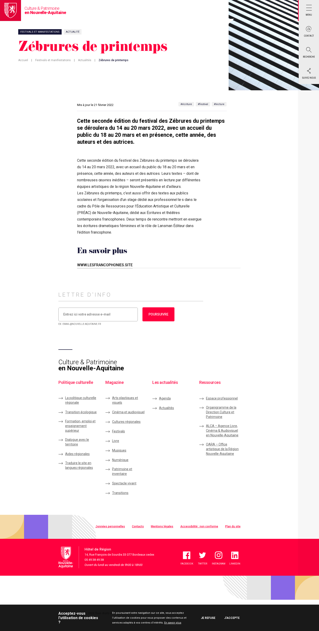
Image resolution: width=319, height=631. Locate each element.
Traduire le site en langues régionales (79, 465)
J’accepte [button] (232, 618)
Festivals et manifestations (53, 60)
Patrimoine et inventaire (122, 471)
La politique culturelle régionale (80, 400)
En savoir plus (172, 622)
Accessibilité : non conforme (199, 526)
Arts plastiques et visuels (125, 400)
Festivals (118, 431)
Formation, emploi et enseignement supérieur (80, 425)
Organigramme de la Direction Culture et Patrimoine (221, 412)
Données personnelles (110, 526)
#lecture (219, 104)
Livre (115, 441)
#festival (203, 104)
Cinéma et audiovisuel (128, 412)
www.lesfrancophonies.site (105, 265)
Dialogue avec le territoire (77, 442)
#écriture (186, 104)
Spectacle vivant (124, 483)
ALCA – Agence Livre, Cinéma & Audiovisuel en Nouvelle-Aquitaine (222, 430)
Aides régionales (77, 454)
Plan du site (233, 526)
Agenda (165, 398)
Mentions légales (162, 526)
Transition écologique (81, 412)
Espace (222, 398)
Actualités (84, 60)
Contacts (138, 526)
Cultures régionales (126, 422)
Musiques (119, 450)
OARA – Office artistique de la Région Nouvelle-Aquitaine (222, 449)
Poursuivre (158, 314)
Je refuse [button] (208, 618)
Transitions (120, 493)
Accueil (23, 60)
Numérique (120, 460)
